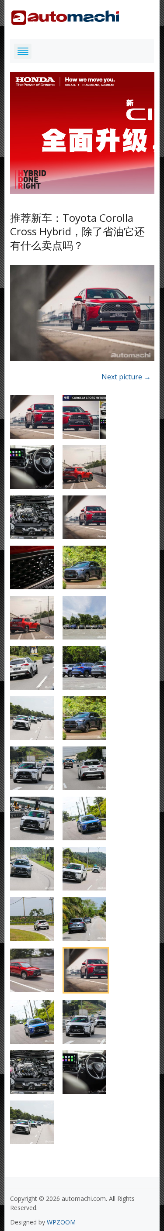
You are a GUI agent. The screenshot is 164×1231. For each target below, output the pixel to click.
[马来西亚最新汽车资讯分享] (65, 16)
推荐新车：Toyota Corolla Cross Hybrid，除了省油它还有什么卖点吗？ (77, 231)
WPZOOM (61, 1222)
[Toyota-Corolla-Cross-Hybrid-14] (82, 314)
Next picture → (126, 377)
